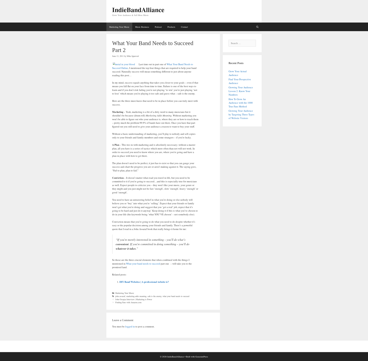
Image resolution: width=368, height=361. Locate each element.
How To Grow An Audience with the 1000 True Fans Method (241, 102)
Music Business (142, 26)
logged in (130, 326)
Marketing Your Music (119, 26)
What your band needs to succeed (143, 263)
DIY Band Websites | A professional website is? (144, 282)
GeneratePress (201, 356)
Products (171, 26)
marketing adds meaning (136, 296)
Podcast (158, 26)
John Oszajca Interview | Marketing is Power (133, 299)
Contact (184, 26)
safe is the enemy (154, 296)
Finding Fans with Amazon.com (128, 302)
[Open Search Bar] (257, 27)
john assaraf (120, 296)
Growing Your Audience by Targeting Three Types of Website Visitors (241, 114)
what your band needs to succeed (176, 296)
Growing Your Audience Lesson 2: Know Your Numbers (241, 91)
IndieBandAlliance (138, 9)
